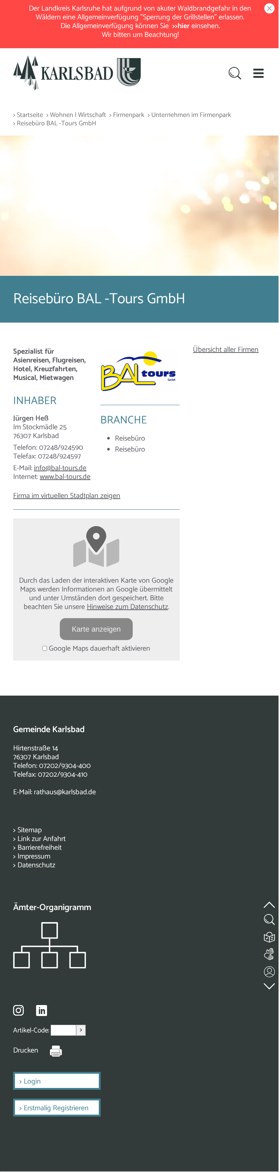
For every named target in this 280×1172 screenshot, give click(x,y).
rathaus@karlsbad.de (65, 792)
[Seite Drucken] (50, 1050)
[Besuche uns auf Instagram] (18, 1010)
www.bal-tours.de (65, 477)
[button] (258, 73)
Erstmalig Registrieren (56, 1108)
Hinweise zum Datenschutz (127, 607)
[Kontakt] (270, 970)
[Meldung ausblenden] (268, 9)
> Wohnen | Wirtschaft (76, 115)
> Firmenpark (126, 115)
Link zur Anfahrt (42, 839)
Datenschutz (36, 865)
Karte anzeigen (96, 629)
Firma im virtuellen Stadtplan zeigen (66, 496)
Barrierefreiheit (40, 848)
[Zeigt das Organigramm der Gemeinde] (49, 966)
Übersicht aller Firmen (225, 350)
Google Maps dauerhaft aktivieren (98, 649)
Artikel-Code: (32, 1030)
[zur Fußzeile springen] (270, 984)
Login (32, 1082)
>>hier (181, 26)
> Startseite (28, 115)
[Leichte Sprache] (270, 935)
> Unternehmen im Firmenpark (189, 115)
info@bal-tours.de (60, 468)
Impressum (34, 857)
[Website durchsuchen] (235, 74)
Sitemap (30, 830)
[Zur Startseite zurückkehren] (77, 60)
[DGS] (270, 952)
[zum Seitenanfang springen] (270, 900)
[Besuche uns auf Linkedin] (41, 1010)
